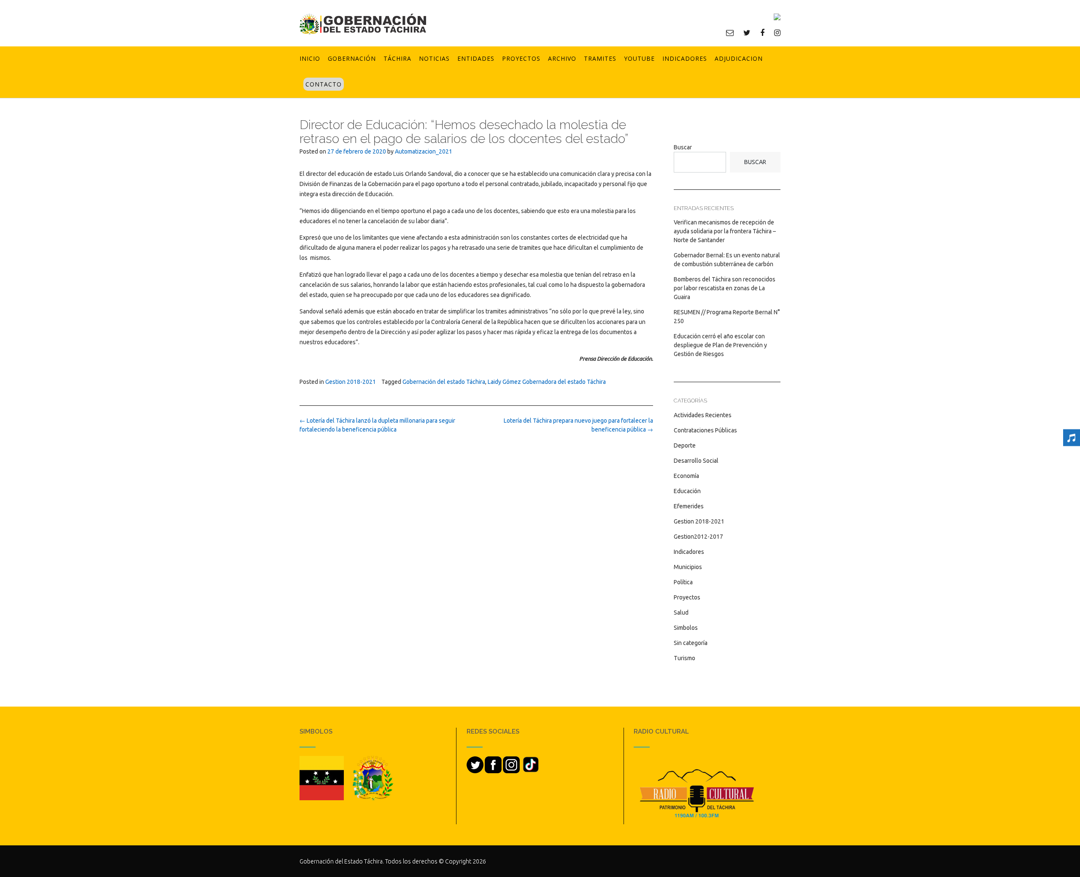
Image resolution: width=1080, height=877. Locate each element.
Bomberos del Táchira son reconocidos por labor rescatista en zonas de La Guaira (724, 288)
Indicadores (684, 58)
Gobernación (352, 58)
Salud (681, 612)
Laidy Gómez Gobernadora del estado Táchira (547, 381)
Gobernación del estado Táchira (443, 381)
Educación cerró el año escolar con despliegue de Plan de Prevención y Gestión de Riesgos (720, 345)
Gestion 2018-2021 (350, 381)
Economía (686, 475)
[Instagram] (777, 32)
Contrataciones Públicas (705, 430)
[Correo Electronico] (730, 32)
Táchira (397, 58)
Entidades (475, 58)
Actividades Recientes (703, 415)
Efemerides (689, 506)
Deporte (685, 445)
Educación (687, 491)
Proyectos (521, 58)
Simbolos (686, 627)
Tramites (600, 58)
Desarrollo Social (696, 460)
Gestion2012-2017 (698, 536)
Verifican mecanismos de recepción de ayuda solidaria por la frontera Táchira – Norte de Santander (725, 231)
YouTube (639, 58)
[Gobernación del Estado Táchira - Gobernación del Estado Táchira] (363, 24)
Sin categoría (690, 643)
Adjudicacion (739, 58)
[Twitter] (747, 32)
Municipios (688, 567)
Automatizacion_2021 (423, 151)
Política (683, 582)
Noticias (434, 58)
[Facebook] (762, 32)
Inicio (310, 58)
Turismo (684, 658)
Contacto (323, 84)
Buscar (683, 147)
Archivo (562, 58)
